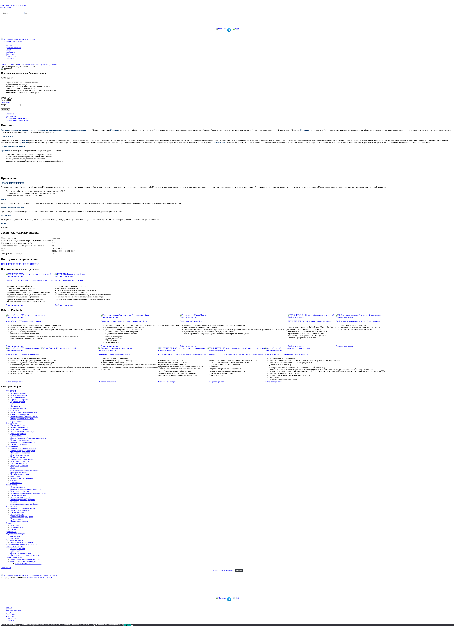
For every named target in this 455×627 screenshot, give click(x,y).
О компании (11, 56)
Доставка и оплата (13, 48)
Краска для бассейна (18, 444)
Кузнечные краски (17, 457)
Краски (13, 530)
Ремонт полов (16, 421)
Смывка (13, 502)
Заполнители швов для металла (23, 449)
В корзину (5, 110)
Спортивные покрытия (19, 414)
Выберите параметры (14, 276)
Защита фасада (12, 485)
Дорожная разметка (18, 434)
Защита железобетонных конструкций (21, 544)
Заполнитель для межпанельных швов (25, 489)
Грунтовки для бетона (19, 429)
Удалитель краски (17, 402)
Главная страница (8, 64)
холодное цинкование (19, 466)
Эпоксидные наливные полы (22, 419)
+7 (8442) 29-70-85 (11, 24)
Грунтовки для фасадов (19, 491)
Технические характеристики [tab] (18, 118)
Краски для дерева (17, 512)
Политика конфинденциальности (223, 570)
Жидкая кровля (16, 527)
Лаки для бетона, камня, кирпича (23, 432)
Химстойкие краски (18, 463)
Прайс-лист (10, 52)
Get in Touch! (6, 568)
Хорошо (127, 625)
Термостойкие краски (19, 400)
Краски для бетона (17, 425)
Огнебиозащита (16, 519)
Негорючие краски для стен (21, 542)
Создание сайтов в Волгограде (39, 577)
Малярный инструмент (15, 547)
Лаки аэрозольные (17, 397)
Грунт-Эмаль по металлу (20, 455)
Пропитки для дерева (19, 521)
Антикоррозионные (18, 393)
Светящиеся (15, 406)
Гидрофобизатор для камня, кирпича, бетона (28, 493)
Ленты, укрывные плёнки (20, 553)
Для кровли (10, 523)
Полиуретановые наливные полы (24, 417)
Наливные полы (12, 410)
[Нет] (132, 625)
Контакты (10, 54)
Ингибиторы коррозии (19, 474)
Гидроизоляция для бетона (21, 440)
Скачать (239, 570)
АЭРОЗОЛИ (11, 391)
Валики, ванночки (17, 549)
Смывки (13, 481)
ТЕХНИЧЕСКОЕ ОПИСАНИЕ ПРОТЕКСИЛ (20, 264)
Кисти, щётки (16, 551)
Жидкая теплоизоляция (15, 534)
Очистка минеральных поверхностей (25, 561)
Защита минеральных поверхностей (25, 559)
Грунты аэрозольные (18, 395)
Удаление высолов (17, 487)
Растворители (16, 483)
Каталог (9, 46)
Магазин (20, 64)
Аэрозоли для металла (19, 472)
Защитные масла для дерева (21, 517)
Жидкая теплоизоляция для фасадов (24, 504)
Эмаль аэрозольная (18, 408)
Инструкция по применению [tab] (17, 120)
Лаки (12, 468)
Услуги (8, 50)
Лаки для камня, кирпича (20, 498)
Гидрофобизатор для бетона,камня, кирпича (28, 438)
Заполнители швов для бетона (22, 442)
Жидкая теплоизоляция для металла (24, 470)
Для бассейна (11, 532)
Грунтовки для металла (19, 461)
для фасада (14, 538)
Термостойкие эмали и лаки (21, 459)
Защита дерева (11, 506)
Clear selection (6, 102)
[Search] (26, 13)
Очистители (15, 476)
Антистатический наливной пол (23, 412)
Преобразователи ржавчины (21, 478)
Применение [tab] (11, 116)
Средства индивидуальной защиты (24, 555)
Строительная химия (14, 557)
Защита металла (12, 446)
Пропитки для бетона (48, 64)
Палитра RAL (11, 58)
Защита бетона (32, 64)
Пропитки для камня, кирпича (22, 500)
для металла (15, 536)
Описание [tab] (10, 114)
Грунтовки (14, 525)
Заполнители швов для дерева (22, 508)
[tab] (230, 114)
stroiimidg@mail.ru (12, 20)
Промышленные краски (20, 453)
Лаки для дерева (17, 515)
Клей (12, 404)
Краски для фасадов (18, 495)
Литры (4, 105)
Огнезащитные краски (15, 540)
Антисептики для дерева (20, 510)
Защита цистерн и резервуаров (22, 451)
